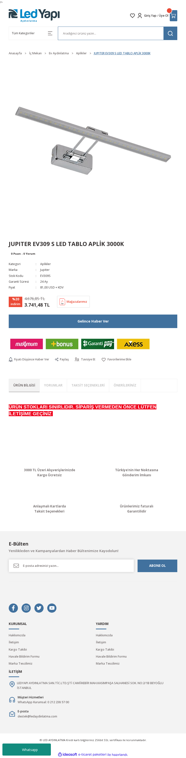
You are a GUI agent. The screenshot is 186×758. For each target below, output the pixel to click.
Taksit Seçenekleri (88, 385)
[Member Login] (140, 16)
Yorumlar (53, 385)
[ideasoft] (67, 754)
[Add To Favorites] (116, 359)
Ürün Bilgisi (24, 385)
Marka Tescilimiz (20, 663)
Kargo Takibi (18, 649)
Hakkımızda (17, 635)
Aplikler (45, 264)
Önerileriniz (125, 385)
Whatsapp (30, 749)
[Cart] (173, 15)
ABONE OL (157, 565)
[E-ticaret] (92, 755)
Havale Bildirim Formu (24, 656)
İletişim (14, 642)
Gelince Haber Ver (93, 321)
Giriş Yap (150, 16)
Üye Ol (163, 16)
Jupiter (45, 270)
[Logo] (34, 15)
